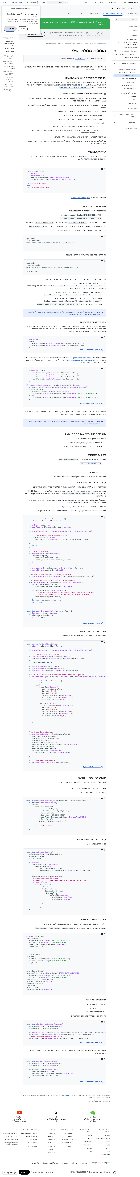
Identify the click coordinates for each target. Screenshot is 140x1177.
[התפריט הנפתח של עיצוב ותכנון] (92, 2)
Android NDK (32, 1146)
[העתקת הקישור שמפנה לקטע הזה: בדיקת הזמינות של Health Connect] (63, 78)
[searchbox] (126, 19)
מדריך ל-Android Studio (29, 1133)
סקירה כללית (133, 13)
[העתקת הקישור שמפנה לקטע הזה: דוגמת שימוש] (88, 472)
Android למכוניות (67, 1143)
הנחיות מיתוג (94, 1172)
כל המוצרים (35, 1163)
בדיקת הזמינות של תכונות (80, 198)
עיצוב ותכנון (99, 2)
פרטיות (89, 1148)
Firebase (65, 1163)
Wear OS (70, 1136)
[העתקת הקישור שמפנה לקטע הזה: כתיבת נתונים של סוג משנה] (78, 920)
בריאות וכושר (87, 1142)
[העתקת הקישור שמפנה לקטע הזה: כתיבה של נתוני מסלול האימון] (77, 631)
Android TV (69, 1146)
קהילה (70, 13)
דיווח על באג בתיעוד (12, 1136)
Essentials (115, 2)
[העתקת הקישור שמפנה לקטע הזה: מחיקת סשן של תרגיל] (84, 1000)
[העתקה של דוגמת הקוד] (104, 169)
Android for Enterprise (103, 1138)
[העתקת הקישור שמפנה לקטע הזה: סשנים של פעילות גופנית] (76, 778)
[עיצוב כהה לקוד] (102, 169)
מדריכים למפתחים (31, 1136)
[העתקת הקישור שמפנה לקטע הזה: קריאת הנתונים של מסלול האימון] (74, 483)
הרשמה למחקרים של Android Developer (11, 1143)
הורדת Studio (32, 1143)
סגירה (22, 29)
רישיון (102, 1172)
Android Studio (17, 2)
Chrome (74, 1163)
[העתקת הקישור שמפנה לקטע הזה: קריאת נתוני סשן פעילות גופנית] (75, 840)
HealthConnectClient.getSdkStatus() (75, 87)
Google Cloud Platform (50, 1163)
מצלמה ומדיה (87, 1145)
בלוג (108, 1151)
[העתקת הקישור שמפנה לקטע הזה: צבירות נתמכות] (86, 455)
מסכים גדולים (69, 1133)
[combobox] (57, 2)
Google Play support (11, 1140)
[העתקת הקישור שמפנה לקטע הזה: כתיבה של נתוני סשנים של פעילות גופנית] (66, 788)
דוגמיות (80, 13)
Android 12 (51, 1149)
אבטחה (107, 1142)
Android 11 (51, 1153)
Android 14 (51, 1143)
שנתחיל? (10, 29)
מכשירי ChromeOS (67, 1140)
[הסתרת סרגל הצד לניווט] (115, 1173)
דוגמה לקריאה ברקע (69, 507)
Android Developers (100, 43)
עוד (85, 2)
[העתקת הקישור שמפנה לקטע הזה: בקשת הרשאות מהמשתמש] (78, 322)
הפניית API (33, 1140)
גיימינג (90, 1135)
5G (91, 1151)
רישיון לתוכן (68, 1095)
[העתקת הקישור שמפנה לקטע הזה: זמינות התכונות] (86, 152)
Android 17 (51, 1133)
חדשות (108, 1148)
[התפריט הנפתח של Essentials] (108, 2)
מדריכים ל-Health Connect (112, 13)
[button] (126, 54)
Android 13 (51, 1146)
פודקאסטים (106, 1155)
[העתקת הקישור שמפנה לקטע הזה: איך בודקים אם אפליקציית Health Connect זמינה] (61, 94)
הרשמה (24, 1172)
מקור (108, 1145)
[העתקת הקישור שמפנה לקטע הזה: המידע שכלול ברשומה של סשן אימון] (62, 434)
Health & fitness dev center (125, 8)
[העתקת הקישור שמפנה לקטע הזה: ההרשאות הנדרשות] (81, 206)
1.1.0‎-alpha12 (80, 59)
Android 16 (51, 1136)
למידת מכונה (88, 1138)
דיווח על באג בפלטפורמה (10, 1133)
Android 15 (51, 1140)
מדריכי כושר (93, 13)
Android (107, 1135)
